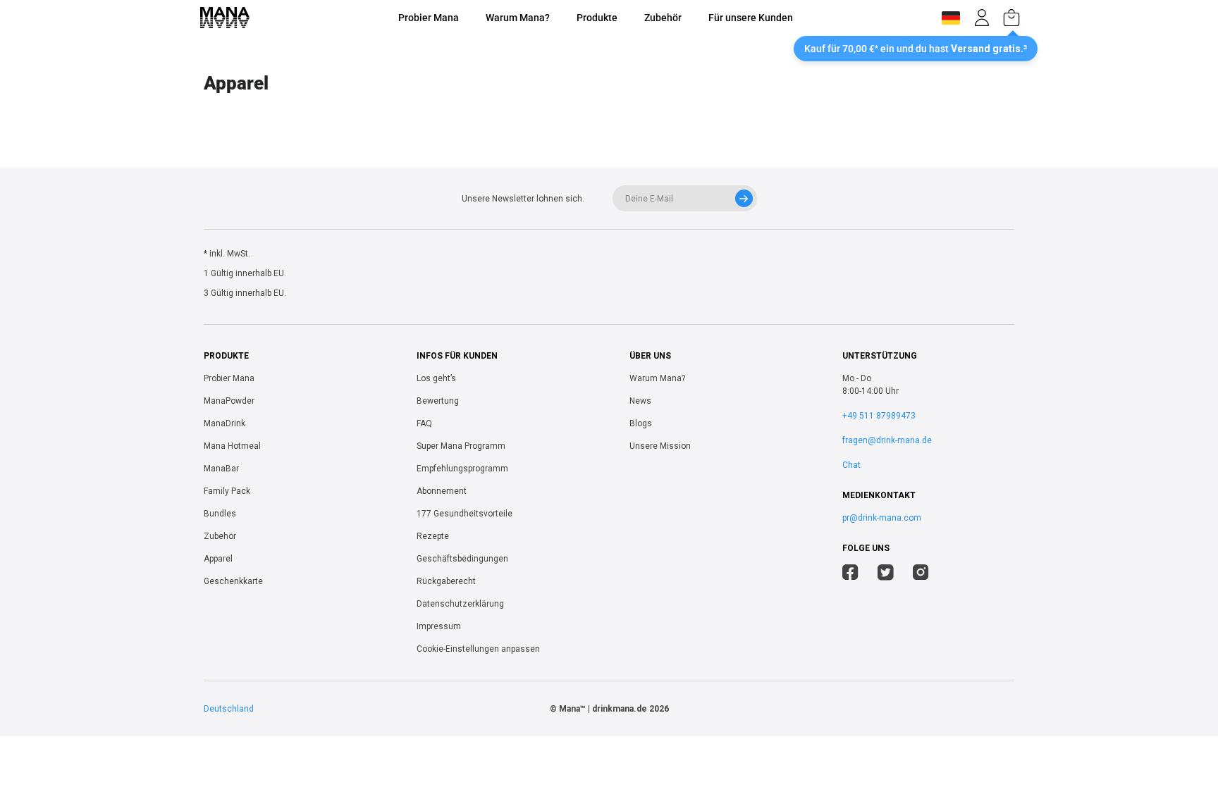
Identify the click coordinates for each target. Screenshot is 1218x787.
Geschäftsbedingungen (462, 559)
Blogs (640, 423)
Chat (851, 465)
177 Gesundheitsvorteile (464, 514)
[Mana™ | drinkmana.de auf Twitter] (886, 574)
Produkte (597, 17)
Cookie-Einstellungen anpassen (478, 649)
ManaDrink (224, 423)
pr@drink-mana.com (881, 518)
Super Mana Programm (461, 446)
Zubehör (663, 17)
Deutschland (229, 709)
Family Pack (227, 491)
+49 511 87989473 (879, 416)
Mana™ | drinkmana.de (603, 709)
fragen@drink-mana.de (887, 440)
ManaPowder (229, 401)
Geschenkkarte (233, 581)
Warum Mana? (518, 17)
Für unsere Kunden (750, 17)
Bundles (220, 514)
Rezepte (433, 536)
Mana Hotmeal (232, 446)
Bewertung (438, 401)
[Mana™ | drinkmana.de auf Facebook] (850, 574)
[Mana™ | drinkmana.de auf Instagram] (921, 574)
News (640, 401)
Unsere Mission (660, 446)
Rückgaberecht (446, 581)
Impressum (439, 626)
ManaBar (221, 468)
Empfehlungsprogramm (462, 468)
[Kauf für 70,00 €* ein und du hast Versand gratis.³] (1011, 17)
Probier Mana (428, 17)
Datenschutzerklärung (460, 604)
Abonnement (442, 491)
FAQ (424, 423)
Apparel (218, 559)
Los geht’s (436, 378)
